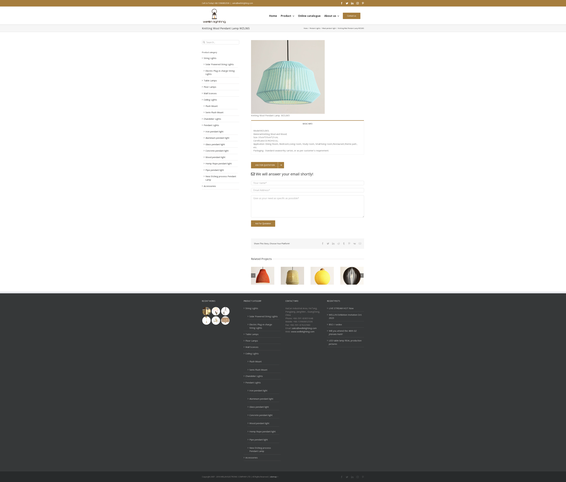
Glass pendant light (215, 144)
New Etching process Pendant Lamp (260, 449)
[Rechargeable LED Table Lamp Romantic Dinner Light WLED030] (206, 311)
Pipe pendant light (214, 169)
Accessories (210, 186)
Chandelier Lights (212, 118)
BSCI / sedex (335, 324)
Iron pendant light (214, 131)
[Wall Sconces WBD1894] (225, 311)
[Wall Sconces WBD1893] (206, 320)
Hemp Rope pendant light (218, 163)
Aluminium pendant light (217, 137)
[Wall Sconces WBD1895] (215, 311)
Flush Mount (211, 106)
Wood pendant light (215, 157)
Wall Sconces (210, 93)
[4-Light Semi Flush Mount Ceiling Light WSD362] (215, 320)
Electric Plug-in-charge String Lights (260, 326)
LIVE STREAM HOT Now (341, 308)
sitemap (273, 477)
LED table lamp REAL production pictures (345, 342)
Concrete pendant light (217, 150)
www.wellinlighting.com (302, 331)
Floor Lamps (210, 86)
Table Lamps (210, 80)
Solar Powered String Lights (219, 64)
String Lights (210, 58)
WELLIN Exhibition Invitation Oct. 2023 (345, 316)
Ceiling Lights (210, 99)
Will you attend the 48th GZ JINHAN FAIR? (343, 332)
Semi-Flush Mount (214, 112)
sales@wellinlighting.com (242, 3)
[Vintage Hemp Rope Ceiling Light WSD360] (225, 320)
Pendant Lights (211, 125)
